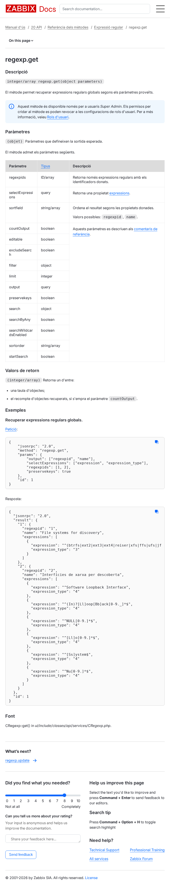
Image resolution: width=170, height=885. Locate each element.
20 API (36, 27)
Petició (11, 429)
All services (98, 858)
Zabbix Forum (141, 858)
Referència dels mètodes (68, 27)
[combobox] (106, 9)
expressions (119, 193)
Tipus (45, 166)
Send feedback (21, 854)
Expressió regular (108, 27)
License (91, 877)
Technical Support (104, 850)
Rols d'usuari (57, 117)
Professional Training (147, 850)
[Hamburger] (160, 8)
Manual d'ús (15, 27)
